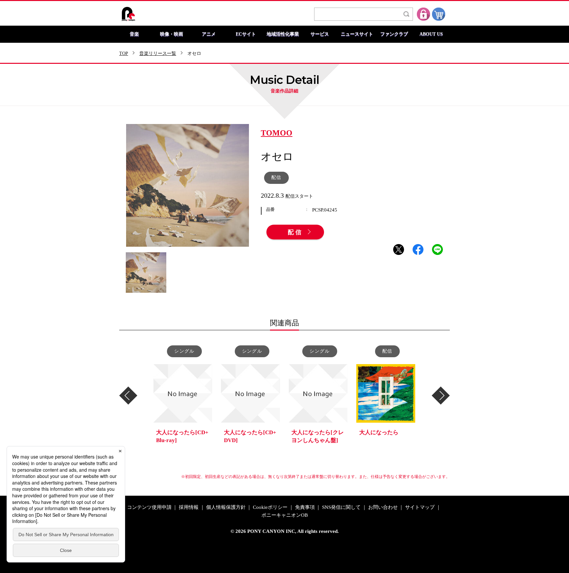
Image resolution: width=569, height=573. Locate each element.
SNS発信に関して (341, 507)
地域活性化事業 (283, 34)
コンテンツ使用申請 (149, 507)
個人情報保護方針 (226, 507)
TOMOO (276, 133)
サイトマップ (420, 507)
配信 (295, 233)
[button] (128, 395)
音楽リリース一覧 (157, 53)
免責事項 (305, 507)
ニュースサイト (357, 34)
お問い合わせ (383, 507)
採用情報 (189, 507)
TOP (123, 53)
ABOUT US (431, 34)
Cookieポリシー (270, 507)
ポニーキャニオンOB (284, 515)
